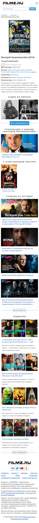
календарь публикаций (10, 478)
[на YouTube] (22, 468)
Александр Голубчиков (15, 493)
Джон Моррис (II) (19, 80)
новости (14, 473)
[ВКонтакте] (12, 468)
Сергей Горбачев (8, 495)
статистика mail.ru (29, 478)
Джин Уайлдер (26, 70)
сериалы (33, 473)
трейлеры (5, 473)
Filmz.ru (16, 488)
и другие (33, 72)
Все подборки (19, 452)
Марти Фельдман (14, 70)
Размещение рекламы (19, 519)
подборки (33, 475)
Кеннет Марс (25, 72)
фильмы (24, 473)
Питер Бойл (5, 72)
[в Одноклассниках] (26, 468)
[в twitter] (17, 468)
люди (17, 475)
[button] (35, 109)
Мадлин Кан (15, 72)
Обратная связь (29, 517)
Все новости (19, 310)
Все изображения (19, 123)
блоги (3, 475)
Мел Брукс (15, 75)
